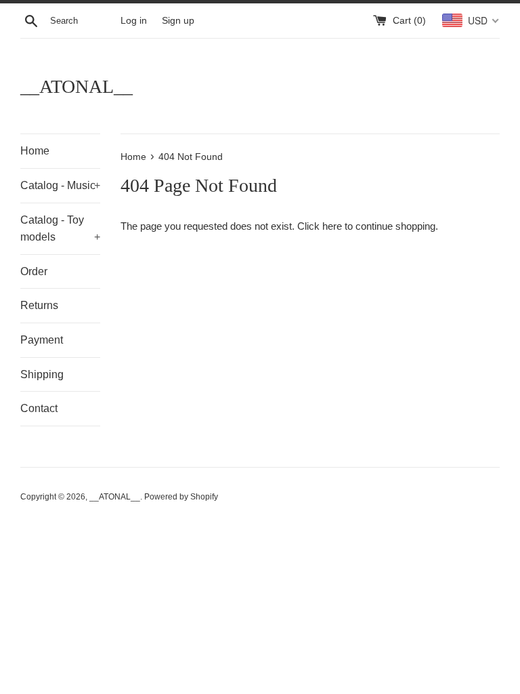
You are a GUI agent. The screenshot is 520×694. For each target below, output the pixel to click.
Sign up (178, 21)
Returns (39, 305)
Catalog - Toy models (60, 228)
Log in (134, 21)
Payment (41, 340)
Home (34, 151)
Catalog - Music (60, 185)
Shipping (42, 374)
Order (33, 271)
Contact (39, 408)
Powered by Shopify (181, 497)
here (332, 226)
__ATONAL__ (76, 86)
